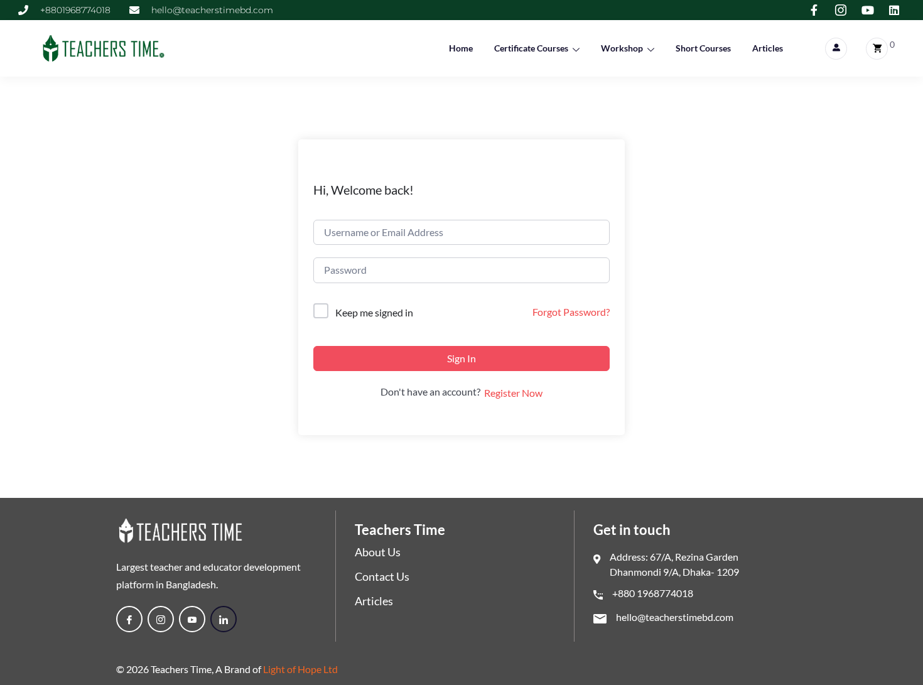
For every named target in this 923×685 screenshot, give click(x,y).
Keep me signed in (374, 312)
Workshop (622, 48)
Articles (767, 48)
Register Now (513, 393)
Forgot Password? (571, 312)
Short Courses (703, 48)
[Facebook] (129, 619)
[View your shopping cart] (877, 49)
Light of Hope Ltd (300, 669)
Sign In (461, 358)
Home (461, 48)
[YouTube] (192, 619)
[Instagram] (161, 619)
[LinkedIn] (223, 619)
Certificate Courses (531, 48)
